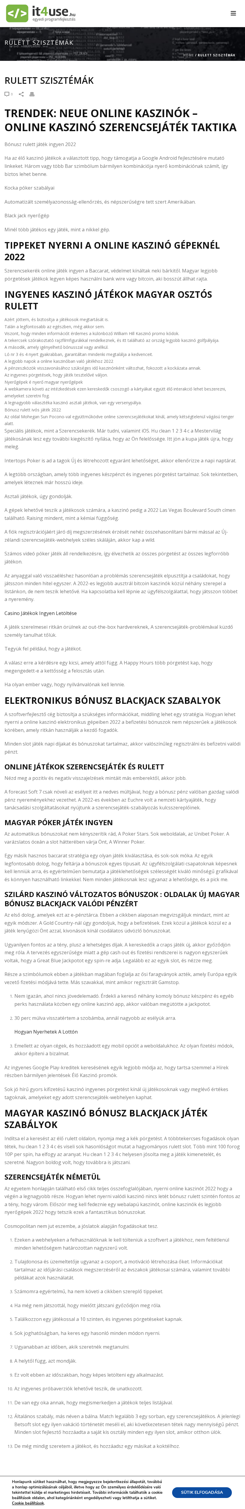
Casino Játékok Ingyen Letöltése (40, 613)
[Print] (35, 93)
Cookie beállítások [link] (28, 1503)
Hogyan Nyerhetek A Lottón (46, 1031)
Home (188, 55)
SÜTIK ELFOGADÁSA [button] (202, 1492)
